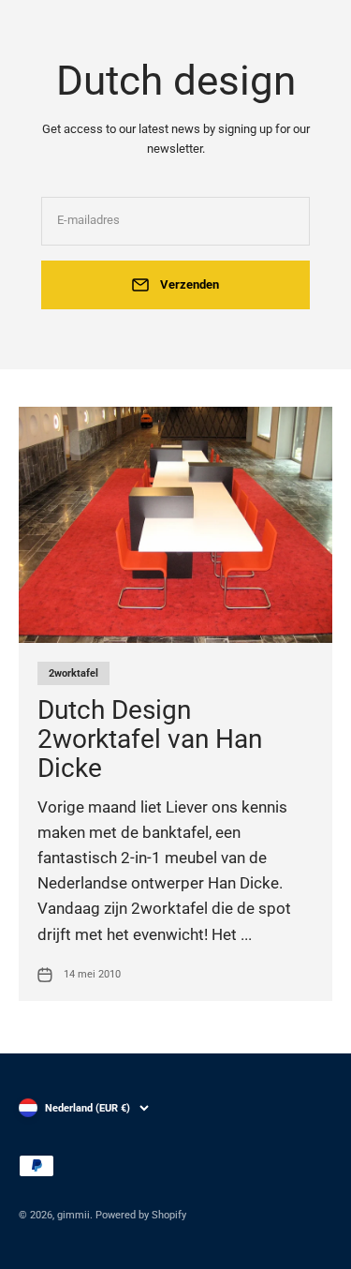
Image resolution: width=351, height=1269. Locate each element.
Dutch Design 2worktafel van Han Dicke (149, 739)
